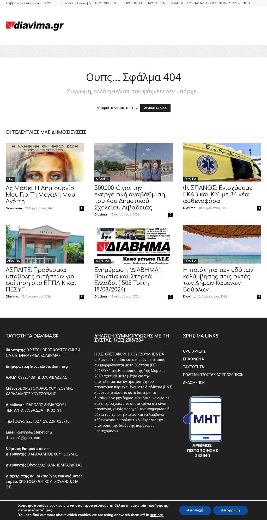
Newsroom (14, 208)
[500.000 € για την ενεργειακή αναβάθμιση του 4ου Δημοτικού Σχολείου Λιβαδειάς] (133, 162)
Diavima (100, 214)
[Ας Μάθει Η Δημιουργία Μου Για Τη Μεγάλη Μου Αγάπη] (45, 162)
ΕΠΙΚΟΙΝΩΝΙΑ (132, 3)
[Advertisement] (166, 26)
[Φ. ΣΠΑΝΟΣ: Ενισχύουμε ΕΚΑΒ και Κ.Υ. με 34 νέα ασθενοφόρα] (222, 162)
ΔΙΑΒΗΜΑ (102, 261)
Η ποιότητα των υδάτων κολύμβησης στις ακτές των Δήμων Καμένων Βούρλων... (218, 280)
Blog (10, 179)
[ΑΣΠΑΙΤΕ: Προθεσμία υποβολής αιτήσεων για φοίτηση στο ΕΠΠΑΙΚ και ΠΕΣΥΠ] (45, 244)
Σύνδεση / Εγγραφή (75, 3)
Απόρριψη (230, 510)
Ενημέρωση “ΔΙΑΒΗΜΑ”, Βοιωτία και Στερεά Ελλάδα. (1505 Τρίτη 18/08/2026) (128, 280)
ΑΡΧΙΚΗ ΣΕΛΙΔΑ (155, 108)
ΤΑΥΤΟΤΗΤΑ (156, 3)
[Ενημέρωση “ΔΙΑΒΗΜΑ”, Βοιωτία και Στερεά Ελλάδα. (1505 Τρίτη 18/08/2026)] (133, 244)
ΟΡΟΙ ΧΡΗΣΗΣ (106, 3)
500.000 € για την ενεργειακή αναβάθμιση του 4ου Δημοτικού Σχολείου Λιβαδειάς (129, 198)
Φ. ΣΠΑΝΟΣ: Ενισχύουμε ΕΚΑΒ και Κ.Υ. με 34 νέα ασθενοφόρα (217, 194)
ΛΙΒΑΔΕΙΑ (102, 179)
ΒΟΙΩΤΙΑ (190, 179)
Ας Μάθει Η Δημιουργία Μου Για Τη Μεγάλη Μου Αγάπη (40, 195)
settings (156, 515)
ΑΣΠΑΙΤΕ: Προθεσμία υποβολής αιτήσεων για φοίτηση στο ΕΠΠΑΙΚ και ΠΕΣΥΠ (41, 280)
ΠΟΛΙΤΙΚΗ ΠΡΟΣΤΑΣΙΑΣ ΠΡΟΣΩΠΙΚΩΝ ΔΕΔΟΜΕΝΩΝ (210, 3)
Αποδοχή (195, 510)
